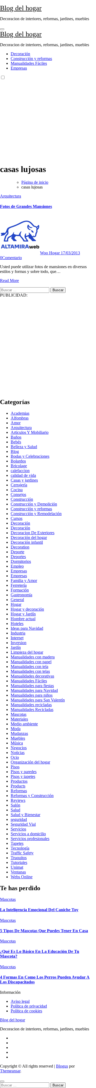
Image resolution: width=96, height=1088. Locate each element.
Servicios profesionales (30, 838)
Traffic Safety (22, 853)
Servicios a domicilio (28, 834)
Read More (9, 280)
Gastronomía (21, 595)
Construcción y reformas (31, 58)
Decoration (20, 547)
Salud (15, 810)
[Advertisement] (48, 121)
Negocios (19, 748)
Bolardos (18, 461)
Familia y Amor (24, 580)
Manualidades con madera (33, 657)
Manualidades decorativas (32, 676)
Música (17, 743)
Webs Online (22, 877)
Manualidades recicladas (31, 705)
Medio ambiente (24, 724)
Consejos (18, 494)
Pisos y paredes (24, 771)
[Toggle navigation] (2, 29)
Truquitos (19, 857)
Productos (19, 781)
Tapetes (17, 843)
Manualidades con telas (30, 671)
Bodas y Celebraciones (30, 456)
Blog (15, 451)
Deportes (18, 556)
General (17, 599)
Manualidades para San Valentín (38, 700)
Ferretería (19, 585)
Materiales (19, 719)
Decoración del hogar (29, 537)
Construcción (22, 499)
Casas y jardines (24, 480)
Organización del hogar (30, 762)
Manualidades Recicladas (32, 709)
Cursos (16, 518)
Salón (15, 805)
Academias (20, 413)
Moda (16, 728)
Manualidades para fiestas (32, 685)
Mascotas (18, 714)
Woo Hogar (50, 253)
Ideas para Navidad (27, 628)
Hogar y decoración (27, 609)
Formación (20, 590)
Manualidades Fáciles (29, 63)
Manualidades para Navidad (34, 690)
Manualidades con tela (29, 666)
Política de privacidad (29, 1006)
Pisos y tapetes (23, 776)
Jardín (16, 647)
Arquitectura (10, 196)
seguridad (19, 819)
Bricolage (19, 466)
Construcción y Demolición (34, 504)
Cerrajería (19, 485)
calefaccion (20, 470)
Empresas (19, 68)
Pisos (15, 767)
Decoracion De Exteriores (32, 532)
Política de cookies (26, 1011)
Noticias (18, 752)
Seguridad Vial (23, 824)
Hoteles (17, 623)
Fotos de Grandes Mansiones (26, 206)
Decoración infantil (27, 542)
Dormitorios (21, 561)
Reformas (19, 791)
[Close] (2, 1081)
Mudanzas (19, 733)
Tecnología (20, 848)
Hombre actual (23, 618)
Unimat (17, 867)
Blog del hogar (21, 8)
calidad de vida (23, 475)
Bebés (16, 442)
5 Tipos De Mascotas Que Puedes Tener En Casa (44, 930)
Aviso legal (20, 1001)
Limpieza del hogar (27, 652)
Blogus (62, 1066)
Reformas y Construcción (32, 795)
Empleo (17, 566)
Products (18, 786)
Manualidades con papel (31, 661)
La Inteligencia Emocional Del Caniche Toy (39, 909)
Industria (18, 633)
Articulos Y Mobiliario (30, 432)
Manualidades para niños (32, 695)
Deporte (17, 552)
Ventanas (18, 872)
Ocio (15, 757)
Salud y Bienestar (25, 814)
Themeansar (10, 1071)
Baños (16, 437)
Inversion (18, 642)
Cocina (17, 489)
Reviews (18, 800)
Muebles (18, 738)
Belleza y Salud (24, 446)
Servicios (18, 829)
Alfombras (20, 418)
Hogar (16, 604)
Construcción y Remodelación (36, 513)
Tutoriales (19, 862)
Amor (16, 423)
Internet (17, 638)
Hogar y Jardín (23, 614)
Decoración (20, 54)
